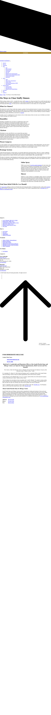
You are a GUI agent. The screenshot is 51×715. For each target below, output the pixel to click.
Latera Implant (8, 71)
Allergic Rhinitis (8, 84)
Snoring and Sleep (6, 85)
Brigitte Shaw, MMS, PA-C (8, 221)
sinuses (26, 101)
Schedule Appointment (5, 60)
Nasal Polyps (8, 77)
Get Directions (3, 262)
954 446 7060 (11, 401)
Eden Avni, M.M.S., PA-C (8, 224)
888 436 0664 (11, 402)
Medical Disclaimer (7, 235)
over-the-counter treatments (36, 165)
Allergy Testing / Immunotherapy (11, 80)
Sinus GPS (7, 72)
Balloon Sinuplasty (9, 68)
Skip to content (3, 51)
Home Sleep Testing (9, 87)
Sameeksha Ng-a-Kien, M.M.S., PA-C (11, 222)
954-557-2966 (10, 361)
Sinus (4, 66)
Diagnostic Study (8, 70)
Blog (3, 91)
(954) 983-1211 (3, 257)
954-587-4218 (28, 385)
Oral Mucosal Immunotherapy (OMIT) (12, 83)
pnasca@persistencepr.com (13, 359)
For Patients (5, 90)
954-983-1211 (44, 188)
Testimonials (5, 65)
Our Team (5, 226)
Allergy (4, 78)
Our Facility (5, 231)
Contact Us (4, 92)
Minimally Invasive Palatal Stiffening (11, 89)
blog (10, 103)
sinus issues (4, 187)
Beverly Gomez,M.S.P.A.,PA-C (9, 225)
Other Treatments (6, 246)
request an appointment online (6, 189)
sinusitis (22, 112)
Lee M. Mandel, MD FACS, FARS (10, 220)
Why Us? (4, 64)
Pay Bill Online (25, 52)
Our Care (5, 232)
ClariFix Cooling (8, 81)
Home (1, 94)
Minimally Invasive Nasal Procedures (11, 73)
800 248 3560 (11, 399)
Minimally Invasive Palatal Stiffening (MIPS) (13, 74)
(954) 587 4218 (3, 265)
